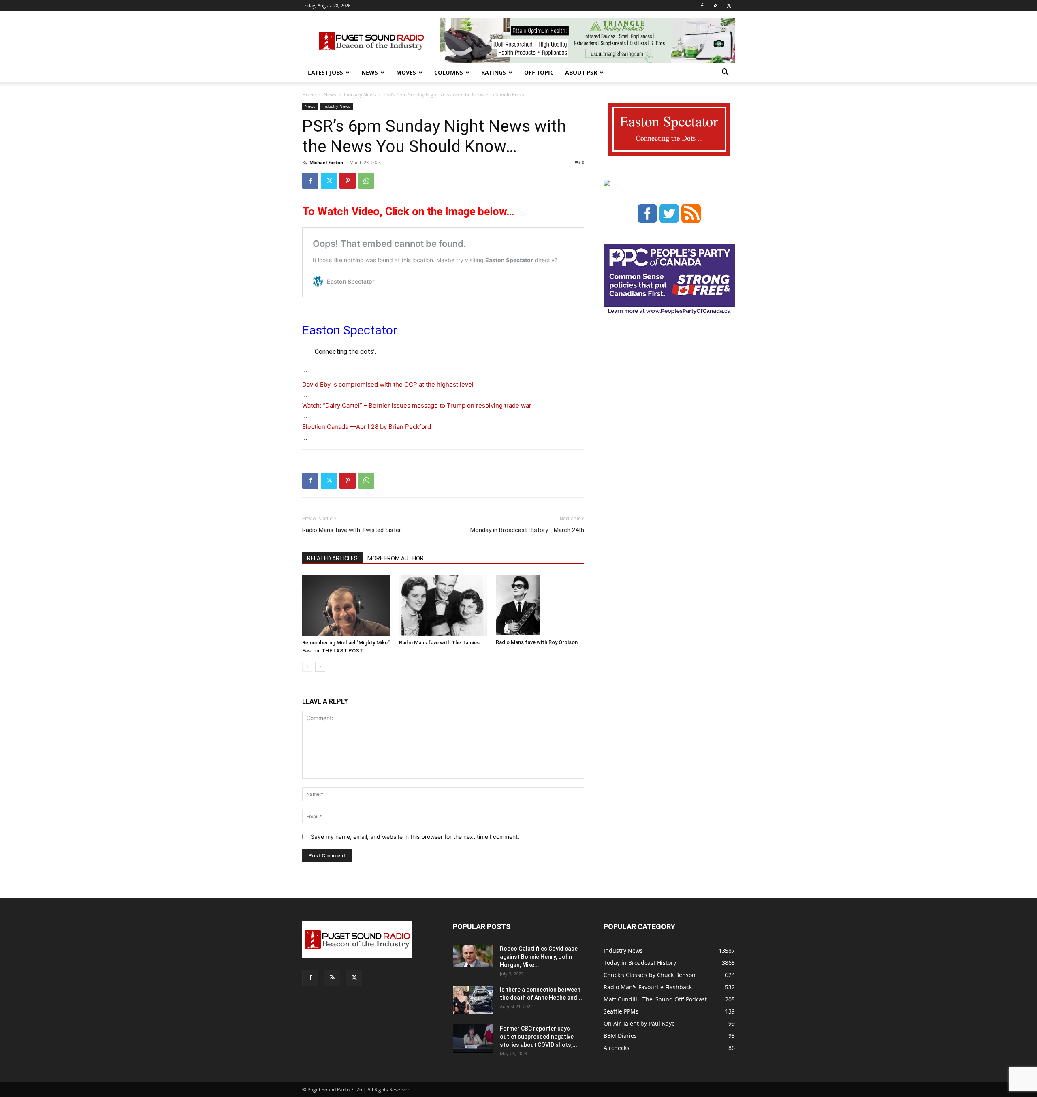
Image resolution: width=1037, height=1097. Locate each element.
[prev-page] (307, 667)
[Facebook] (702, 5)
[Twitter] (729, 5)
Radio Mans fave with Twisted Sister (351, 530)
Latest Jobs (325, 72)
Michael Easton (326, 162)
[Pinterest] (347, 181)
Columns (448, 72)
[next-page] (320, 667)
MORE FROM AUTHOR (395, 558)
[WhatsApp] (366, 181)
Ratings (493, 72)
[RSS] (715, 5)
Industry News (360, 94)
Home (309, 94)
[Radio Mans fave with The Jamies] (443, 605)
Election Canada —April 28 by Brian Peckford (366, 426)
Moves (406, 72)
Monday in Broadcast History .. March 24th (527, 530)
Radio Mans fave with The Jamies (439, 642)
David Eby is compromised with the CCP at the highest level (388, 384)
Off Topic (539, 72)
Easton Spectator (349, 330)
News (369, 72)
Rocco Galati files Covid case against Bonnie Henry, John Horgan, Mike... (539, 956)
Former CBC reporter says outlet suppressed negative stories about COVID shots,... (538, 1036)
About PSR (581, 72)
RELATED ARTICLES (332, 558)
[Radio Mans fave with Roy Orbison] (540, 605)
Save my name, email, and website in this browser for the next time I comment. (415, 836)
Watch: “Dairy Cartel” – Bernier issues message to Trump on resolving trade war (416, 405)
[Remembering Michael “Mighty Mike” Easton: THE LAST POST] (346, 605)
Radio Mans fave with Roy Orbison (537, 642)
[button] (725, 73)
